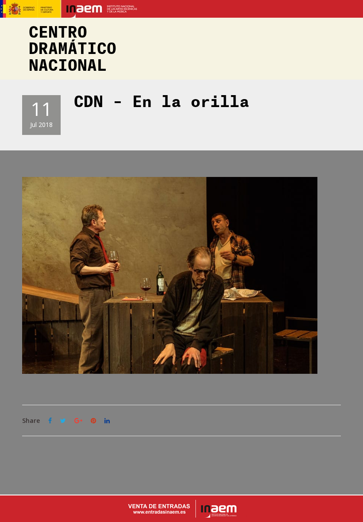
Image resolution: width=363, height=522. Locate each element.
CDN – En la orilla (161, 102)
